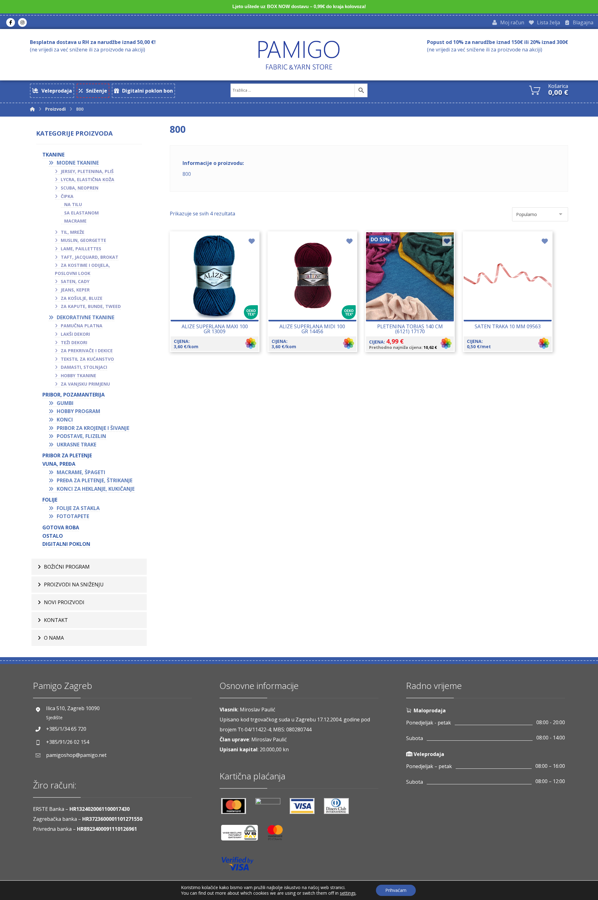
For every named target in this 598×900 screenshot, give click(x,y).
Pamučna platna (81, 326)
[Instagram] (22, 22)
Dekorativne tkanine (85, 317)
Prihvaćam (395, 890)
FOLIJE (49, 499)
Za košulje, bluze (81, 298)
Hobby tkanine (78, 375)
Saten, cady (75, 281)
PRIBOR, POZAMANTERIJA (73, 394)
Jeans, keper (75, 290)
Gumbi (65, 403)
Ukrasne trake (76, 444)
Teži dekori (74, 342)
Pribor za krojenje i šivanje (93, 428)
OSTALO (52, 535)
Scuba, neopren (79, 188)
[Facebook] (10, 22)
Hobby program (78, 411)
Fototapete (73, 516)
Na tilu (73, 204)
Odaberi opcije (218, 297)
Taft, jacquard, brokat (89, 257)
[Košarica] (535, 89)
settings (348, 893)
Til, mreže (72, 232)
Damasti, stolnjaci (84, 367)
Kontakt (56, 620)
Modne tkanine (78, 162)
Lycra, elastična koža (87, 179)
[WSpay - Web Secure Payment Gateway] (243, 835)
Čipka (67, 196)
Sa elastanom (81, 213)
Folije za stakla (78, 508)
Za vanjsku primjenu (85, 384)
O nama (54, 637)
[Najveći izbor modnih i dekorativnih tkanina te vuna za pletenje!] (299, 55)
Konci (65, 419)
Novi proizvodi (64, 602)
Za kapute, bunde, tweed (91, 306)
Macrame (75, 221)
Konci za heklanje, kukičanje (96, 488)
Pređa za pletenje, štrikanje (94, 480)
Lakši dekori (75, 334)
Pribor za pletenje (67, 455)
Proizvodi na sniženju (74, 584)
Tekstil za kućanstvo (87, 359)
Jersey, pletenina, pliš (87, 171)
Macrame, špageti (81, 472)
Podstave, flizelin (81, 436)
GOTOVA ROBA (60, 527)
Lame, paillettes (81, 249)
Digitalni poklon (66, 544)
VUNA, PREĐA (58, 463)
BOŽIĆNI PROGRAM (67, 566)
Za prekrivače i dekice (87, 351)
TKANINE (53, 154)
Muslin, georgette (83, 240)
